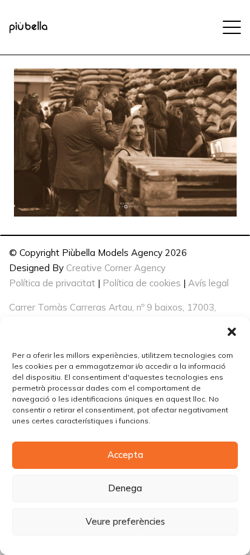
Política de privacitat (52, 283)
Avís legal (208, 283)
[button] (232, 332)
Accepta (125, 454)
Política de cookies (142, 283)
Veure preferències (125, 521)
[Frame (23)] (28, 27)
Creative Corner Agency (116, 268)
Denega (125, 488)
